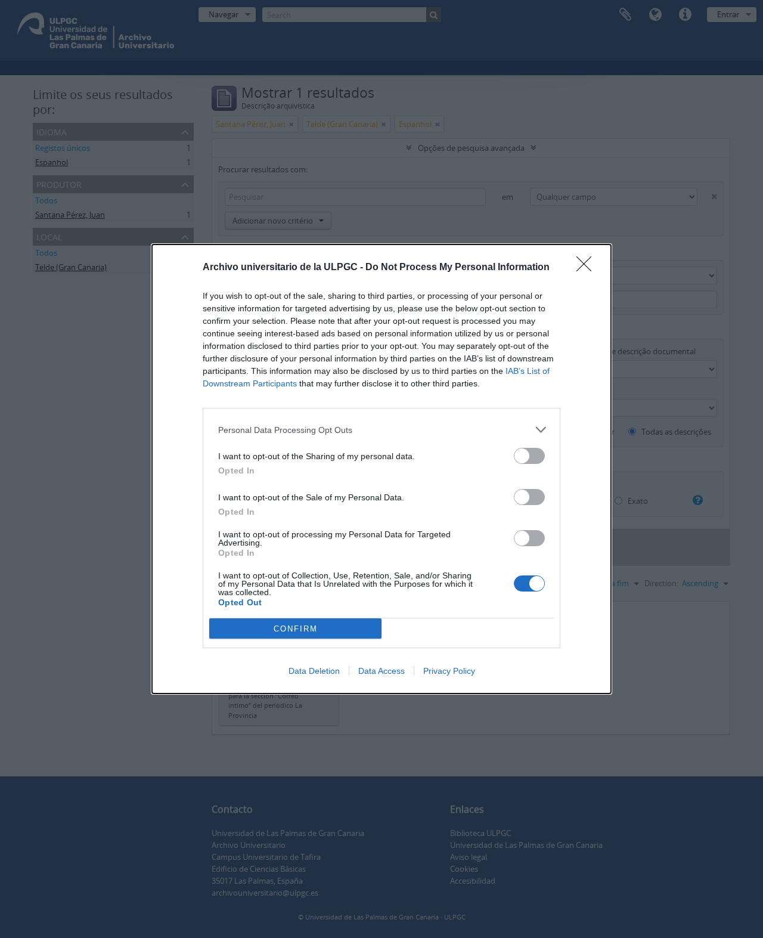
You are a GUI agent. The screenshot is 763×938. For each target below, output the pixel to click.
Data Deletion (314, 671)
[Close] (587, 267)
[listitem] (381, 429)
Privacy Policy (449, 671)
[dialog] (381, 469)
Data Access (381, 671)
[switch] (529, 456)
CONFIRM (296, 628)
